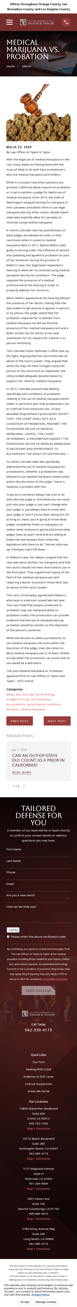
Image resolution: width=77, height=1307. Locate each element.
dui (18, 694)
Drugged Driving (17, 699)
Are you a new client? (20, 895)
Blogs (10, 694)
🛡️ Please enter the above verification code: (36, 936)
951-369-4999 (38, 1183)
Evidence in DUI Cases (39, 1076)
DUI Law (27, 694)
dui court (12, 709)
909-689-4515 (38, 1213)
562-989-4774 (38, 1153)
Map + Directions (38, 1128)
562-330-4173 (38, 1029)
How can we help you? (21, 906)
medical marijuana (33, 709)
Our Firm (39, 1062)
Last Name (13, 860)
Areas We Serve (38, 1091)
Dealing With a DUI (38, 1069)
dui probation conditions (44, 704)
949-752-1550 (38, 1123)
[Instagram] (43, 1040)
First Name (13, 849)
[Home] (37, 22)
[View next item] (24, 786)
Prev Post (20, 721)
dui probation (15, 704)
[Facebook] (34, 1040)
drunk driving (45, 694)
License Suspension (38, 1084)
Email (10, 883)
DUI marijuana (40, 699)
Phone (10, 872)
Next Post (57, 721)
